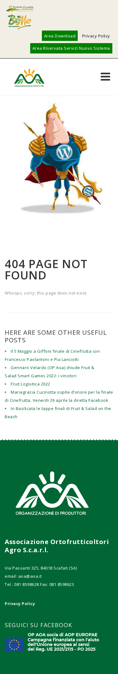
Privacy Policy (96, 36)
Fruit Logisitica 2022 (30, 384)
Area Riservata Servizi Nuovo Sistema (71, 48)
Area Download (60, 36)
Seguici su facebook (38, 625)
